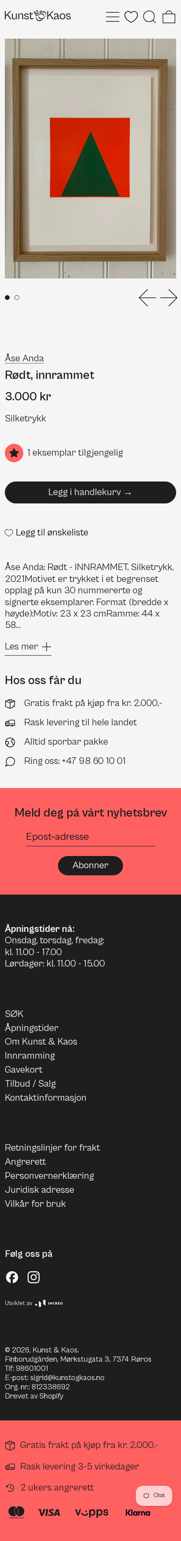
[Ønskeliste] (131, 17)
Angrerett (25, 1161)
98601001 (32, 1368)
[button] (149, 17)
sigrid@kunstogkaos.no (67, 1377)
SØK (14, 1014)
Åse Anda (24, 358)
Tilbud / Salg (30, 1083)
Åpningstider (31, 1028)
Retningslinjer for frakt (52, 1147)
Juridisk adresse (39, 1189)
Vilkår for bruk (35, 1204)
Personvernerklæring (49, 1175)
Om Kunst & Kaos (41, 1041)
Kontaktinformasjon (46, 1097)
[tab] (7, 297)
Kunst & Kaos (55, 1350)
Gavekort (24, 1069)
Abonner (90, 865)
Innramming (30, 1055)
